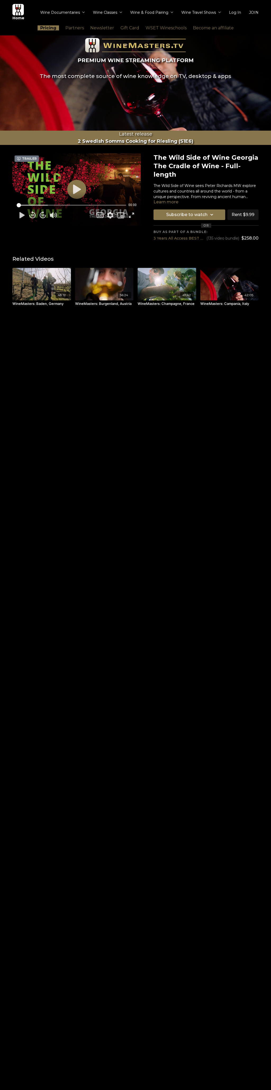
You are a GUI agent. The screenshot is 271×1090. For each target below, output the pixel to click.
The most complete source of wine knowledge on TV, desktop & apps (135, 76)
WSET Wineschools (166, 27)
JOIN (254, 12)
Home (18, 18)
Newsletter (102, 27)
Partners (74, 27)
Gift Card (129, 27)
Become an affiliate (213, 27)
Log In (235, 12)
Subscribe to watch (186, 214)
